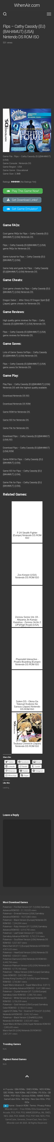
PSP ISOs (15, 1095)
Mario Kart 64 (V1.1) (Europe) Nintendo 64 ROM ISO (26, 946)
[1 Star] (12, 182)
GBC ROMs (8, 1092)
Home (11, 1105)
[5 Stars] (19, 182)
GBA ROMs (20, 1089)
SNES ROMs (32, 1089)
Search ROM (22, 1105)
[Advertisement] (27, 74)
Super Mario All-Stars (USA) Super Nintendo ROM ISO (27, 1024)
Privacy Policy (44, 1105)
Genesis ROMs (29, 1095)
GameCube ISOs (12, 1099)
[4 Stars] (17, 182)
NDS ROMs (45, 1089)
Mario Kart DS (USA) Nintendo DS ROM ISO (22, 1030)
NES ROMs (32, 1092)
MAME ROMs (43, 1095)
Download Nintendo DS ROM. (17, 404)
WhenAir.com (27, 5)
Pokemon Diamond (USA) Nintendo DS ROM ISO (25, 959)
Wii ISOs (25, 1099)
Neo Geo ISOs (38, 1099)
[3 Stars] (15, 182)
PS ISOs (42, 1092)
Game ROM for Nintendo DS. (16, 412)
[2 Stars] (14, 182)
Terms (33, 1105)
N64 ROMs (20, 1092)
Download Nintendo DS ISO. (16, 395)
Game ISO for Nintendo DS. (16, 420)
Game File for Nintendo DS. (16, 428)
